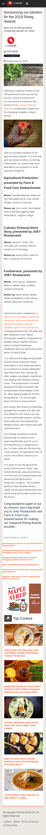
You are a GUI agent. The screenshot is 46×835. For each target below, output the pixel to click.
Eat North (12, 51)
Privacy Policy (10, 825)
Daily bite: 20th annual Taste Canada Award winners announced (21, 577)
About (16, 821)
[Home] (15, 2)
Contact (8, 821)
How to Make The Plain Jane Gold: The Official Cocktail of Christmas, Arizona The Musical (21, 653)
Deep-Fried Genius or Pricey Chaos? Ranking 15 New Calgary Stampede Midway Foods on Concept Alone (22, 689)
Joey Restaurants (24, 511)
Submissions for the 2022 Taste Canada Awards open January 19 (22, 570)
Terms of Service (30, 821)
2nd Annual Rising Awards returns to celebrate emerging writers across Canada (22, 551)
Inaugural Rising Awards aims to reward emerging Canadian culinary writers (19, 558)
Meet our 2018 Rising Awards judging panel (20, 564)
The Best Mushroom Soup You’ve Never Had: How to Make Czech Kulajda (21, 725)
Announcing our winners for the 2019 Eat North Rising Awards (22, 544)
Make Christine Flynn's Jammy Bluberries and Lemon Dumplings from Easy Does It (21, 762)
